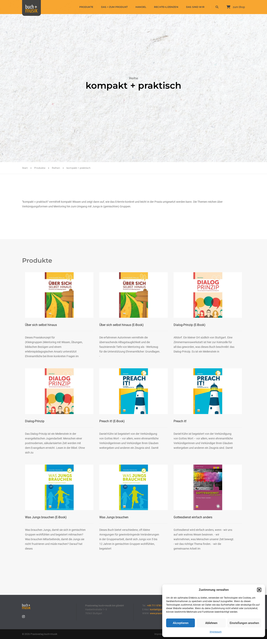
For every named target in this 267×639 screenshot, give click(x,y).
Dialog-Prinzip (189, 325)
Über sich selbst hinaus (41, 325)
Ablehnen (211, 623)
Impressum (216, 631)
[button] (259, 590)
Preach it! (112, 421)
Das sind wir (195, 6)
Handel (140, 6)
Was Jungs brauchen (46, 517)
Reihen (56, 167)
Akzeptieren (180, 623)
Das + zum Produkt (114, 6)
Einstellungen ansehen (244, 623)
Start (25, 167)
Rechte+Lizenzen (166, 6)
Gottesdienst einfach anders (193, 517)
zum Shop (238, 7)
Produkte (86, 6)
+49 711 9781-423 (157, 605)
